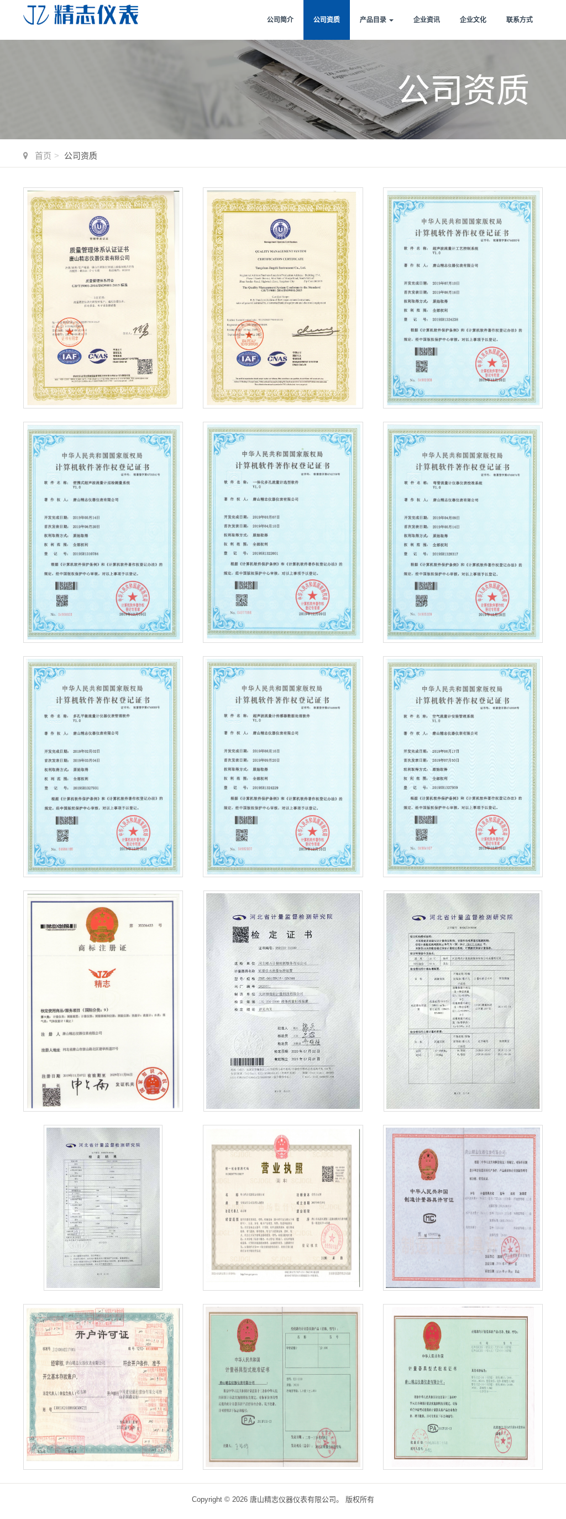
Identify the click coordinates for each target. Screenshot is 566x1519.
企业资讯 (426, 20)
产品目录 (374, 20)
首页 (43, 155)
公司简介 (280, 20)
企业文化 (473, 20)
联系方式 (519, 20)
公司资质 (326, 20)
